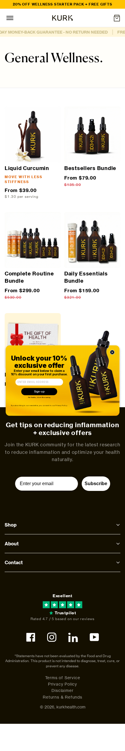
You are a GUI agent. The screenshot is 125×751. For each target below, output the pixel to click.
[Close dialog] (112, 352)
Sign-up (39, 391)
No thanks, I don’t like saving (39, 397)
